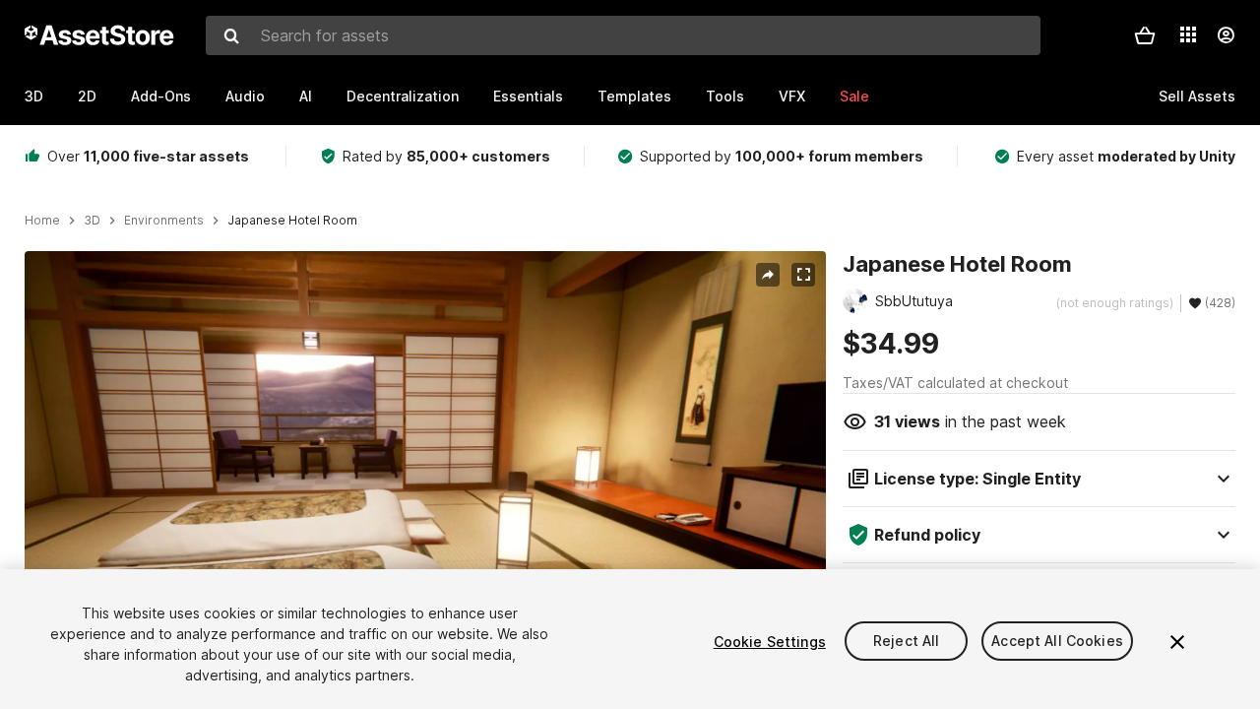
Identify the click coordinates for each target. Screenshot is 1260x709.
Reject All (906, 641)
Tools (725, 96)
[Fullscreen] (803, 275)
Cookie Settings (770, 641)
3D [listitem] (92, 220)
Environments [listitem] (164, 220)
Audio (245, 96)
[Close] (1177, 642)
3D (34, 96)
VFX (792, 96)
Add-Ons (161, 96)
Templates (634, 96)
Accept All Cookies (1057, 641)
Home (42, 220)
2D (87, 96)
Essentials (528, 96)
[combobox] (623, 35)
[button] (1145, 35)
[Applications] (1188, 34)
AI (305, 96)
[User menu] (1225, 35)
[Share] (768, 275)
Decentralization (402, 96)
